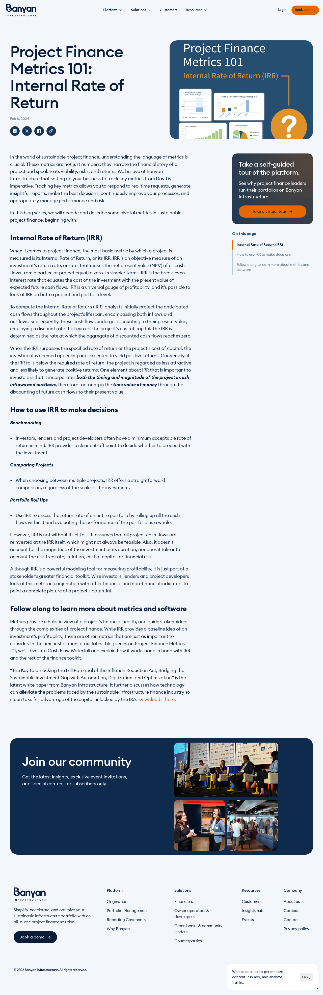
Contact (291, 920)
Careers (291, 911)
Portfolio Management (127, 911)
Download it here (157, 699)
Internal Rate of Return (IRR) (260, 245)
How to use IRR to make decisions (264, 254)
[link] (272, 211)
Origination (117, 902)
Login (282, 10)
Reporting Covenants (126, 920)
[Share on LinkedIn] (15, 131)
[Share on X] (27, 131)
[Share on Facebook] (39, 131)
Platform (110, 10)
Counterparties (188, 941)
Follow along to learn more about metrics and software (273, 267)
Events (248, 920)
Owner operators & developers (191, 914)
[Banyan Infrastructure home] (21, 10)
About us (292, 902)
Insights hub (252, 911)
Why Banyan (118, 929)
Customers (168, 10)
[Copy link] (51, 131)
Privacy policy (296, 929)
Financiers (183, 902)
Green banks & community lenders (198, 929)
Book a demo (305, 10)
